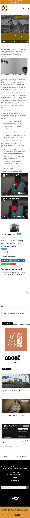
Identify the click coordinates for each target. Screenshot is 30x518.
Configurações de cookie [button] (8, 514)
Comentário (4, 277)
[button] (23, 8)
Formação (15, 362)
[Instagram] (14, 2)
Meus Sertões (24, 17)
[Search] (27, 487)
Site (2, 306)
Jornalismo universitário (16, 353)
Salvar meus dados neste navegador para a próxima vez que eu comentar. (12, 314)
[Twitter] (16, 2)
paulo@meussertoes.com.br (10, 246)
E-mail (3, 301)
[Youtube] (18, 2)
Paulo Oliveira (8, 234)
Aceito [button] (17, 514)
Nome (3, 295)
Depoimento (17, 17)
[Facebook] (11, 2)
